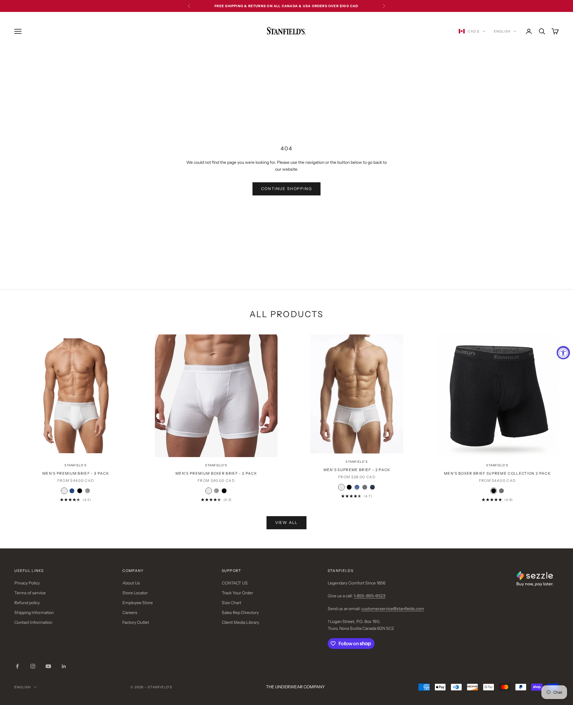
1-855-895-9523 (369, 595)
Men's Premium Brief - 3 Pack (75, 473)
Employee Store (137, 602)
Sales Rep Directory (240, 612)
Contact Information (33, 622)
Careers (129, 612)
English (502, 31)
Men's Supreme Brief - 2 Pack (357, 470)
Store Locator (135, 593)
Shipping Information (34, 612)
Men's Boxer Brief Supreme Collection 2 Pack (497, 473)
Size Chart (231, 602)
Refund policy (27, 602)
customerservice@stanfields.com (392, 608)
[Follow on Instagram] (33, 666)
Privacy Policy (27, 583)
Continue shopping (286, 188)
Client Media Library (240, 622)
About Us (131, 583)
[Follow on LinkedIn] (64, 666)
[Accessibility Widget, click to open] (563, 352)
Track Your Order (237, 593)
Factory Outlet (135, 622)
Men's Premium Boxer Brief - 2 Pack (216, 473)
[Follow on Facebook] (17, 666)
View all (286, 522)
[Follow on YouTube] (48, 666)
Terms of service (30, 593)
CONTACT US (235, 583)
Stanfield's (75, 465)
